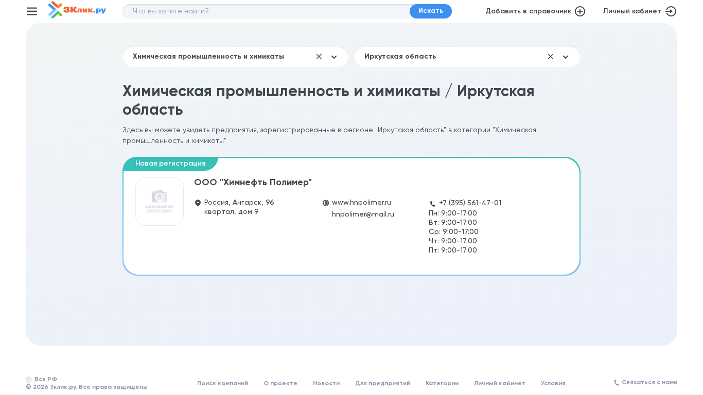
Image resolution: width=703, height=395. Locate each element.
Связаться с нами (649, 383)
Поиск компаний (222, 384)
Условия (553, 384)
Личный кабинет (632, 11)
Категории (442, 384)
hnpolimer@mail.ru (363, 214)
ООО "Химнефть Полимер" (253, 182)
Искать (430, 11)
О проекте (280, 384)
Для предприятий (382, 384)
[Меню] (32, 11)
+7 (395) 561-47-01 (470, 203)
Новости (326, 384)
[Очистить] (319, 56)
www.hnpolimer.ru (361, 202)
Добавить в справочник (528, 11)
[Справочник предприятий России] (77, 16)
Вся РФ (45, 379)
